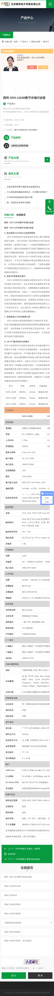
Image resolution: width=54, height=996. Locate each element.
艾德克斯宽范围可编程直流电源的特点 (23, 187)
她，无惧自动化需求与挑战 (18, 202)
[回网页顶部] (49, 202)
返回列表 (11, 854)
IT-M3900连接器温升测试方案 (20, 197)
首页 (16, 42)
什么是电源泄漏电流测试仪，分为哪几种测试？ (27, 192)
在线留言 (21, 214)
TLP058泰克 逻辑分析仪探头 (27, 859)
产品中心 (6, 35)
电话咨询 (49, 211)
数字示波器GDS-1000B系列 (25, 130)
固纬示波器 (35, 42)
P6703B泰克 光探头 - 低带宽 (27, 849)
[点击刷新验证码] (32, 962)
